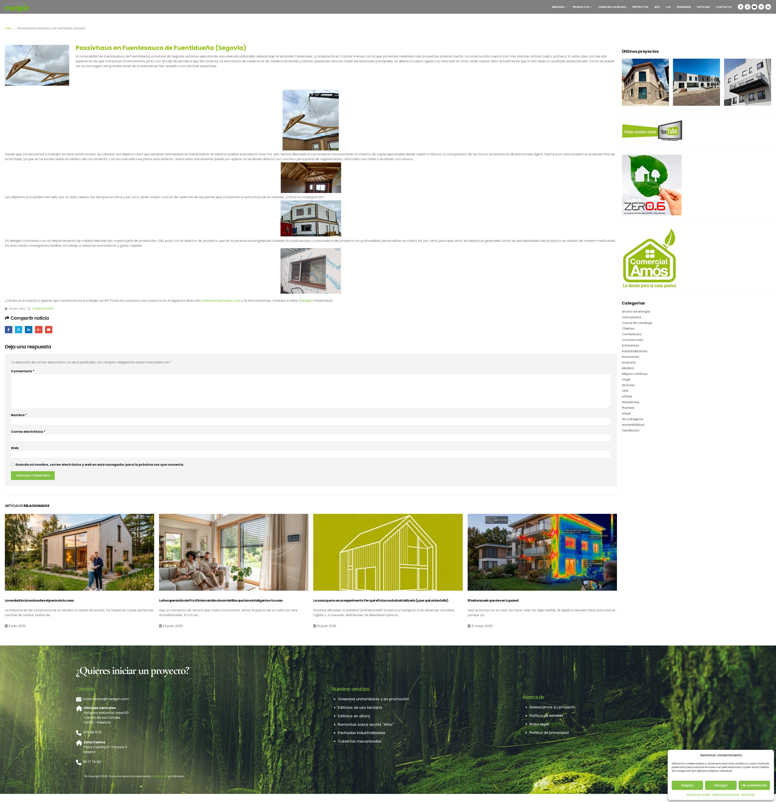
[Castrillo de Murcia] (645, 82)
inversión (629, 362)
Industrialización (634, 351)
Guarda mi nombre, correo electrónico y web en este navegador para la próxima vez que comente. (99, 464)
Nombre (19, 415)
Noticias (703, 7)
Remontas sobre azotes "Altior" (366, 724)
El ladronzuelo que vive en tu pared (493, 600)
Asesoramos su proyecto (552, 707)
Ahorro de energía (636, 311)
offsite (627, 396)
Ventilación (631, 430)
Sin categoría (632, 419)
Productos (581, 7)
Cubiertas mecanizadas (359, 741)
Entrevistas (630, 345)
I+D (668, 7)
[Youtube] (754, 7)
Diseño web (160, 776)
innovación (630, 356)
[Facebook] (740, 7)
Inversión (684, 7)
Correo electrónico (28, 431)
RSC (657, 7)
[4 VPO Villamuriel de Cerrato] (696, 82)
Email (49, 329)
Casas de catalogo (637, 323)
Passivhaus (630, 402)
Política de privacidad (725, 794)
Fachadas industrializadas (361, 732)
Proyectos (640, 7)
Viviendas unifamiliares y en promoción (373, 698)
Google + (38, 329)
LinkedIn (28, 329)
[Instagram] (761, 7)
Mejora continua (634, 373)
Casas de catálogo (612, 7)
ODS (625, 390)
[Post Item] (79, 552)
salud (626, 413)
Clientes (628, 328)
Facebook (8, 329)
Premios (628, 407)
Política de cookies (698, 794)
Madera (628, 368)
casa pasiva (631, 317)
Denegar (721, 785)
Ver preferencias (754, 785)
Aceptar (687, 785)
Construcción (43, 308)
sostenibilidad (633, 424)
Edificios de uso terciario (360, 707)
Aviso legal (748, 794)
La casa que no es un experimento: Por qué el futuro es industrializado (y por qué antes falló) (380, 600)
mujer (626, 379)
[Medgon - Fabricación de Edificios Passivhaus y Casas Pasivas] (17, 7)
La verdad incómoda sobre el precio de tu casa (39, 600)
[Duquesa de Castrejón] (747, 82)
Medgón (558, 7)
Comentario (23, 371)
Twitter (18, 329)
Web (15, 448)
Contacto (724, 7)
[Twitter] (747, 7)
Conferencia (631, 334)
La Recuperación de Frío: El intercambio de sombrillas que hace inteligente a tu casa (221, 600)
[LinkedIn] (768, 7)
